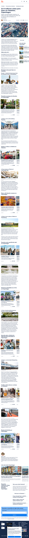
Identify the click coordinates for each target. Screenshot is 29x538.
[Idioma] (24, 1)
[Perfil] (26, 1)
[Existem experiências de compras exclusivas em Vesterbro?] (27, 503)
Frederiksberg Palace (4, 229)
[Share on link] (27, 20)
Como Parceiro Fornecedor (24, 523)
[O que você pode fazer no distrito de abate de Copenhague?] (27, 496)
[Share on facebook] (22, 20)
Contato (14, 523)
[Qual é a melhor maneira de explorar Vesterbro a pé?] (27, 500)
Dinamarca (7, 324)
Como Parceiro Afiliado (24, 526)
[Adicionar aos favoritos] (14, 100)
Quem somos (19, 524)
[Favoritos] (22, 1)
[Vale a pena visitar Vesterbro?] (27, 484)
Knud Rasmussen (3, 328)
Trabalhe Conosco (20, 526)
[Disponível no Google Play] (9, 524)
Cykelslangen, (6, 424)
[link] (8, 107)
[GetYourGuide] (2, 1)
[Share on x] (20, 20)
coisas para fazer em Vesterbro (5, 50)
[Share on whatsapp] (25, 20)
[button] (8, 107)
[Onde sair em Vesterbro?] (25, 493)
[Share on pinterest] (23, 20)
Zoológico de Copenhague (5, 231)
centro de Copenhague (10, 39)
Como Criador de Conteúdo (23, 525)
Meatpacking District (14, 372)
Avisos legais (14, 524)
